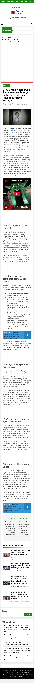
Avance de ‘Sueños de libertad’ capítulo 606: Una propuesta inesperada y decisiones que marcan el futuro (17, 637)
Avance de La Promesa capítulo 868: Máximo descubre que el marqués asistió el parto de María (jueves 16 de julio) (15, 1)
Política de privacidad (26, 670)
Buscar (4, 611)
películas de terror (17, 130)
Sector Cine (8, 104)
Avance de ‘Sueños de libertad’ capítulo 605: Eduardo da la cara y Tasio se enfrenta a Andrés (17, 658)
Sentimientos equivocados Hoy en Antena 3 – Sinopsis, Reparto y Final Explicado (21, 566)
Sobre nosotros (14, 674)
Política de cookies (10, 672)
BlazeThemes (20, 676)
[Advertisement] (17, 61)
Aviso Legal (15, 670)
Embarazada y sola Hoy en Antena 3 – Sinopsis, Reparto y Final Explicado (20, 553)
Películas (6, 85)
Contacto (23, 674)
